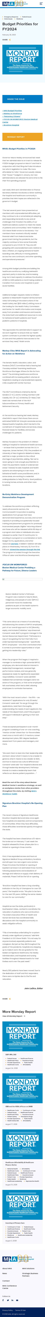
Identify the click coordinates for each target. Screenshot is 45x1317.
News (4, 1273)
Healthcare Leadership (14, 1181)
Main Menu (41, 3)
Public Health (28, 1062)
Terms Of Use (20, 1310)
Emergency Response (11, 17)
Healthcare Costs (13, 1064)
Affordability (27, 1064)
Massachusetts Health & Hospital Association (15, 3)
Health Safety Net (13, 1120)
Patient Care (11, 1177)
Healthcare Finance (27, 1058)
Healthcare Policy (13, 1060)
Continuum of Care (29, 1110)
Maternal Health (12, 1168)
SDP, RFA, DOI (11, 1054)
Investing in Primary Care (15, 1223)
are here (14, 544)
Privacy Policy (7, 1310)
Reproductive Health (32, 1181)
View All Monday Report (12, 1016)
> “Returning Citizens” (11, 116)
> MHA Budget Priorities (12, 111)
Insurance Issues (27, 1060)
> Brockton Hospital (10, 125)
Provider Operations (13, 1062)
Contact (6, 1281)
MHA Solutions (28, 1268)
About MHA (7, 1268)
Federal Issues (26, 17)
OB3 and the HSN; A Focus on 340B (19, 1106)
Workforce (19, 19)
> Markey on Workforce (12, 113)
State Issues (8, 19)
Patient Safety (12, 1116)
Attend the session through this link (25, 549)
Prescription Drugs (27, 1116)
